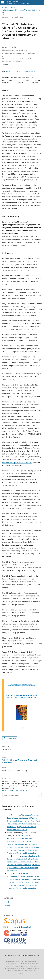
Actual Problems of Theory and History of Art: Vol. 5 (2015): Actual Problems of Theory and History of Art (23, 885)
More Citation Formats (12, 795)
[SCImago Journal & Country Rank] (17, 927)
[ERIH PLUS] (15, 944)
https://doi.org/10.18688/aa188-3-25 (20, 71)
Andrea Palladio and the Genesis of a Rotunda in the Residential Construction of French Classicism (23, 859)
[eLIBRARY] (15, 935)
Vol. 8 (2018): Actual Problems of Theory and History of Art (21, 11)
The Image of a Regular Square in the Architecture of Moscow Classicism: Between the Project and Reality (24, 818)
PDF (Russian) (11, 738)
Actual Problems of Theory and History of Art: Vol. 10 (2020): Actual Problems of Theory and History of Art (23, 827)
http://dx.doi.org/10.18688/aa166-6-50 (17, 462)
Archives (12, 8)
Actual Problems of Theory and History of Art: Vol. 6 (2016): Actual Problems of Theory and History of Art (23, 850)
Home (4, 8)
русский (7, 905)
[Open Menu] (2, 2)
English (6, 902)
